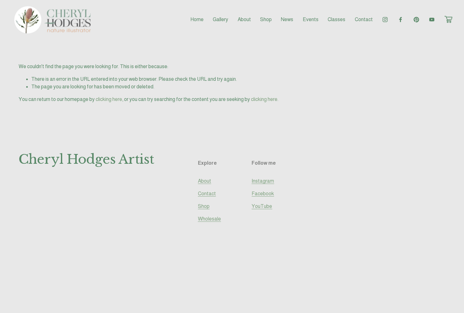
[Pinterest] (416, 19)
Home (197, 19)
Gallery (220, 19)
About (244, 19)
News (287, 19)
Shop (204, 206)
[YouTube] (432, 19)
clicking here (109, 99)
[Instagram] (385, 19)
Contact (364, 19)
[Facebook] (400, 19)
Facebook (263, 193)
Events (310, 19)
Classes (336, 19)
